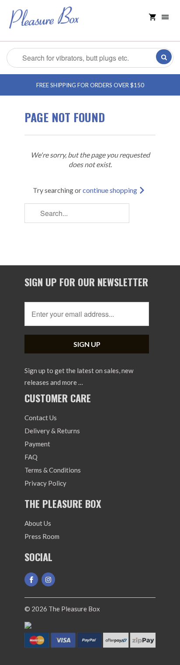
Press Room (41, 536)
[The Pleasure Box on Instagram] (48, 579)
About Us (37, 523)
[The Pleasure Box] (44, 24)
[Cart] (152, 17)
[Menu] (165, 17)
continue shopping (110, 190)
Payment (37, 444)
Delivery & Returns (52, 431)
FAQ (31, 457)
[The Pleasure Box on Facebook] (31, 579)
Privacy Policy (45, 483)
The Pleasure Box (74, 609)
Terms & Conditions (52, 470)
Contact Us (40, 418)
